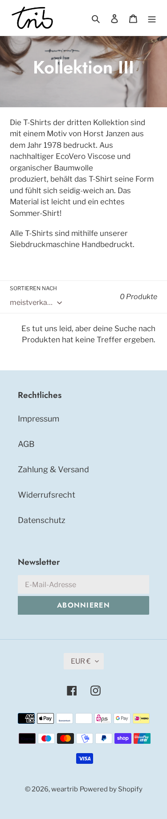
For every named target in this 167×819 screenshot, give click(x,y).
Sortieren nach (33, 288)
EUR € (81, 661)
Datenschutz (41, 520)
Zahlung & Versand (53, 469)
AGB (26, 444)
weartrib (64, 789)
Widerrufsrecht (46, 494)
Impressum (38, 418)
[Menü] (152, 17)
